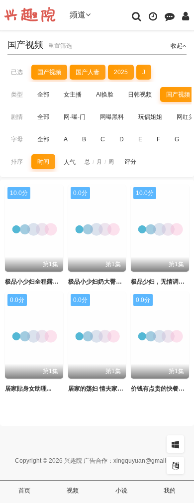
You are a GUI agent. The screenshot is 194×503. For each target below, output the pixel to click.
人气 (70, 162)
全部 (43, 94)
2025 (121, 72)
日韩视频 (140, 94)
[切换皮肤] (175, 444)
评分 (130, 161)
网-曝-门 (75, 116)
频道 (78, 14)
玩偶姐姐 (150, 116)
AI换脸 (104, 94)
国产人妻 (87, 72)
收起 (177, 45)
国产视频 (49, 72)
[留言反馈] (170, 16)
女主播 (73, 94)
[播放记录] (153, 16)
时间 (43, 161)
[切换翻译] (175, 465)
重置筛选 (60, 45)
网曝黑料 (112, 116)
